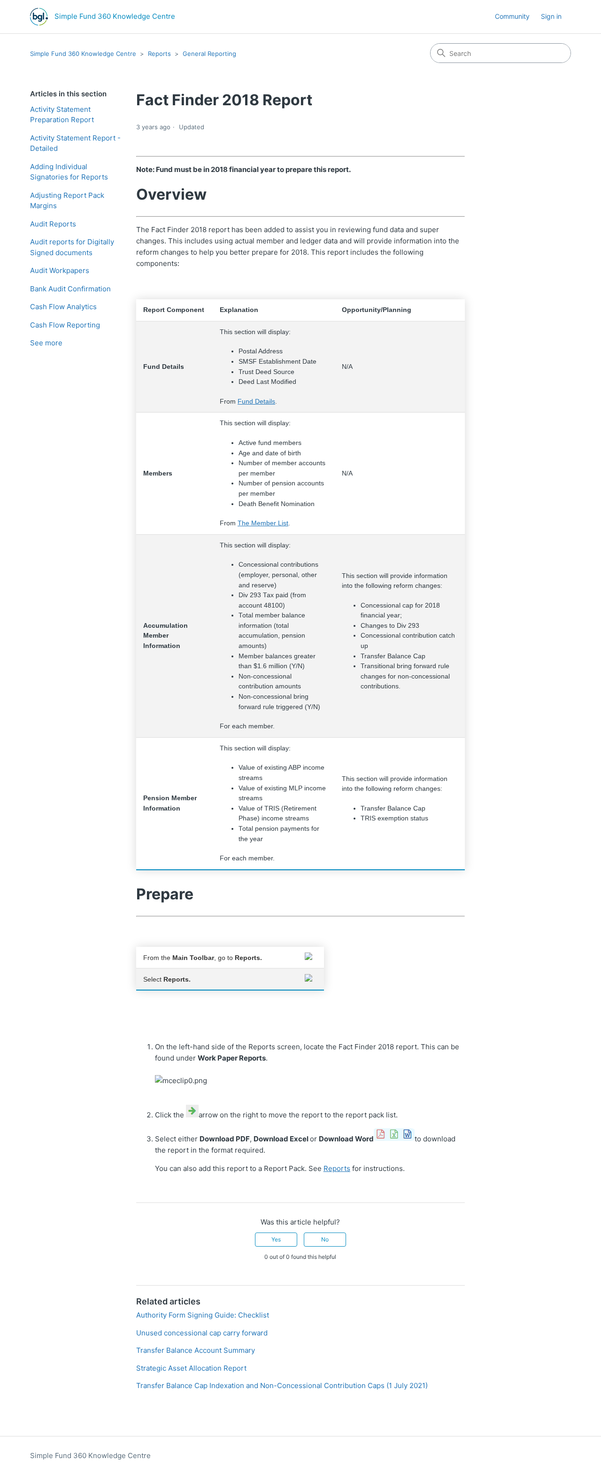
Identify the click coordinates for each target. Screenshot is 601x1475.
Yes (276, 1239)
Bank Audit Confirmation (70, 288)
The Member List (263, 523)
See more (46, 342)
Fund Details (256, 401)
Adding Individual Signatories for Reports (69, 172)
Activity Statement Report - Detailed (75, 143)
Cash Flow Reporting (65, 324)
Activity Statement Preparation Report (62, 115)
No (325, 1239)
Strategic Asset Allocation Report (191, 1368)
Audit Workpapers (59, 270)
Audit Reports (53, 223)
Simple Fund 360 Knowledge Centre (83, 53)
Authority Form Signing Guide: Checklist (202, 1315)
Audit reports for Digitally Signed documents (72, 247)
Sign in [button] (551, 16)
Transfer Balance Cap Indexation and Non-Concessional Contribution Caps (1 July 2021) (282, 1385)
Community (512, 16)
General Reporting (209, 53)
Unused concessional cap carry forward (202, 1332)
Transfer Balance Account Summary (195, 1350)
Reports (159, 53)
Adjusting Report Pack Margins (67, 201)
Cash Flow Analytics (63, 306)
